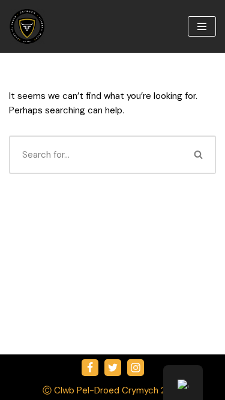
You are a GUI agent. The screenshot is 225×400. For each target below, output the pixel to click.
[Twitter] (112, 367)
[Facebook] (90, 367)
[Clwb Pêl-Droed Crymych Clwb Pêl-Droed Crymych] (27, 26)
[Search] (199, 155)
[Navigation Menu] (202, 26)
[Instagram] (135, 367)
